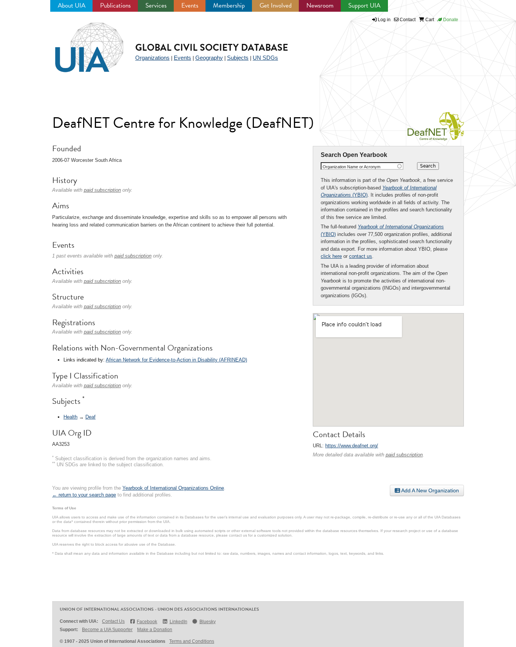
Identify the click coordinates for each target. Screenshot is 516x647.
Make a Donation (154, 629)
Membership (229, 5)
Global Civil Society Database (211, 47)
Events (189, 5)
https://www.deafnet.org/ (351, 445)
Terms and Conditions (191, 641)
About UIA (71, 5)
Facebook (147, 621)
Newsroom (320, 5)
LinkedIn (178, 621)
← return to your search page (84, 495)
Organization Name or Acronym (351, 166)
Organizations (152, 57)
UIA (80, 43)
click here (331, 256)
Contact (407, 19)
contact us (360, 256)
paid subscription (404, 455)
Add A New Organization (429, 490)
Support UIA (364, 5)
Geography (209, 57)
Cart (429, 19)
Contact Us (113, 621)
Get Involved (276, 5)
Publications (115, 5)
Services (156, 5)
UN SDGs (265, 57)
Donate (450, 19)
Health (70, 417)
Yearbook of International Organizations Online (173, 488)
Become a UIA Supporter (107, 629)
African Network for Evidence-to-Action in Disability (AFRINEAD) (176, 360)
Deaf (90, 417)
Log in (384, 19)
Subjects (238, 57)
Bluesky (207, 621)
